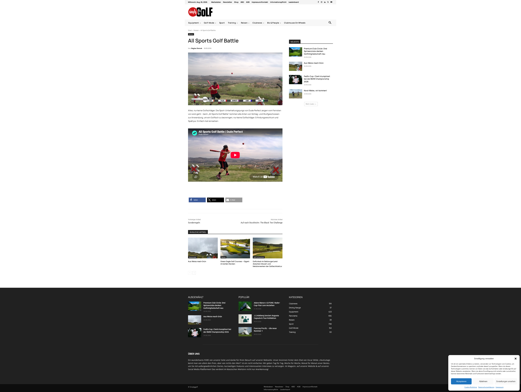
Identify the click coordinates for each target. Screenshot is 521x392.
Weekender (192, 257)
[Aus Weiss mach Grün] (203, 248)
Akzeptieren (461, 381)
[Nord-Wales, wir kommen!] (295, 93)
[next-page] (194, 273)
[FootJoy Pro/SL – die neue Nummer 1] (245, 331)
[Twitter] (328, 2)
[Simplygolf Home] (207, 12)
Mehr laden (310, 104)
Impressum (499, 387)
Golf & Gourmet (259, 257)
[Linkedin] (324, 2)
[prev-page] (189, 273)
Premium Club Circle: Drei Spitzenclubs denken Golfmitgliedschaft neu (315, 51)
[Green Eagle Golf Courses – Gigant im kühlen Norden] (235, 248)
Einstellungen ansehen (505, 381)
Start (190, 30)
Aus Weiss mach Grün (197, 261)
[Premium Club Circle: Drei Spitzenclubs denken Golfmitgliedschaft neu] (295, 51)
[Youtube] (331, 2)
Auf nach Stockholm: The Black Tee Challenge (261, 222)
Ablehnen (483, 381)
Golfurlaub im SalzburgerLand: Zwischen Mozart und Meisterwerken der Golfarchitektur (267, 263)
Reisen (196, 30)
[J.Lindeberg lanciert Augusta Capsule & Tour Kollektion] (245, 319)
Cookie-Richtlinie (470, 387)
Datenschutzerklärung (486, 387)
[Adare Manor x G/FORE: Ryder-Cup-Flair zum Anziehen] (245, 306)
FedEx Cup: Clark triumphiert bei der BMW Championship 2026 (317, 79)
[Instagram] (321, 2)
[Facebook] (318, 2)
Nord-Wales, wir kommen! (315, 90)
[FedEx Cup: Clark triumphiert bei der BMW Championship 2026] (295, 79)
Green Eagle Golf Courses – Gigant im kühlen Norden (234, 262)
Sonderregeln (194, 222)
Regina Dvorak (196, 48)
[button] (515, 358)
